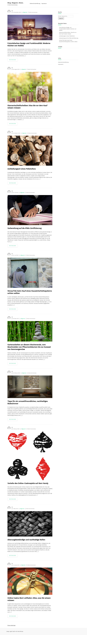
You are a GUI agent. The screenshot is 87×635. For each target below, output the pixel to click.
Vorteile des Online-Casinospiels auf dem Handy (27, 483)
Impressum (44, 3)
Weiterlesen (12, 59)
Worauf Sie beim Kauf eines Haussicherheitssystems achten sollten (68, 41)
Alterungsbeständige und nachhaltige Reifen (26, 540)
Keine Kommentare (33, 12)
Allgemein (25, 12)
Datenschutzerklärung (35, 3)
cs (12, 10)
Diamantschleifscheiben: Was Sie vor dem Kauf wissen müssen (67, 33)
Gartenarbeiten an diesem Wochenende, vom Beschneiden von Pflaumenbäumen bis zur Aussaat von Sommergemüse (29, 347)
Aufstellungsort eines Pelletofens (21, 169)
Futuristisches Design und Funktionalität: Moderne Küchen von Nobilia (67, 29)
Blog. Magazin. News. (15, 3)
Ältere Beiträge (11, 625)
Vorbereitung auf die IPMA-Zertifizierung (24, 228)
